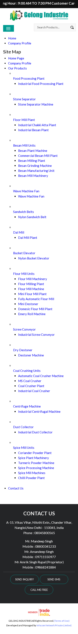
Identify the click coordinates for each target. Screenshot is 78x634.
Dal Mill (18, 232)
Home (12, 38)
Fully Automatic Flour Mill (36, 299)
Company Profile (19, 43)
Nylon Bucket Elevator (33, 258)
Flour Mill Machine (31, 289)
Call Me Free (39, 589)
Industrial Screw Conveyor (36, 334)
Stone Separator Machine (35, 104)
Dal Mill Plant (27, 237)
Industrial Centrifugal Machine (39, 411)
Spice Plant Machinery (33, 458)
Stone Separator (24, 99)
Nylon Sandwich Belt (32, 217)
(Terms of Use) (61, 620)
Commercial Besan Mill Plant (38, 155)
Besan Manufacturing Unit (36, 170)
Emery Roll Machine (32, 314)
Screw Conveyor (24, 329)
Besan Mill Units (24, 145)
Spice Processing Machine (36, 468)
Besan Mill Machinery (33, 175)
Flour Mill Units (24, 273)
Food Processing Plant (29, 78)
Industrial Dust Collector (35, 432)
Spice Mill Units (23, 447)
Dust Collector (23, 427)
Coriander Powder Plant (35, 453)
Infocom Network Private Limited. (54, 625)
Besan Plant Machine (32, 150)
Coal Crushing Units (27, 370)
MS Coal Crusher (29, 381)
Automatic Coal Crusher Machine (41, 376)
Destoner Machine (31, 355)
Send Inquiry (24, 579)
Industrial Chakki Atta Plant (37, 125)
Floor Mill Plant (24, 120)
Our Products (17, 68)
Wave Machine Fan (26, 191)
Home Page (16, 58)
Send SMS (53, 579)
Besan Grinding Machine (35, 165)
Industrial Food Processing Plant (40, 84)
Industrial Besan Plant (33, 130)
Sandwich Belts (23, 212)
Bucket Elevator (24, 253)
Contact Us (16, 488)
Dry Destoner (22, 350)
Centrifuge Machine (27, 406)
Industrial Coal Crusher (34, 391)
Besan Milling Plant (31, 160)
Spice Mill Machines (31, 473)
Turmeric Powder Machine (36, 463)
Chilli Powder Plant (31, 478)
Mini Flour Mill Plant (32, 294)
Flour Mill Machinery (32, 279)
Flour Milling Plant (31, 284)
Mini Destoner (28, 304)
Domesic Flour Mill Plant (35, 309)
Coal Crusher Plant (31, 386)
